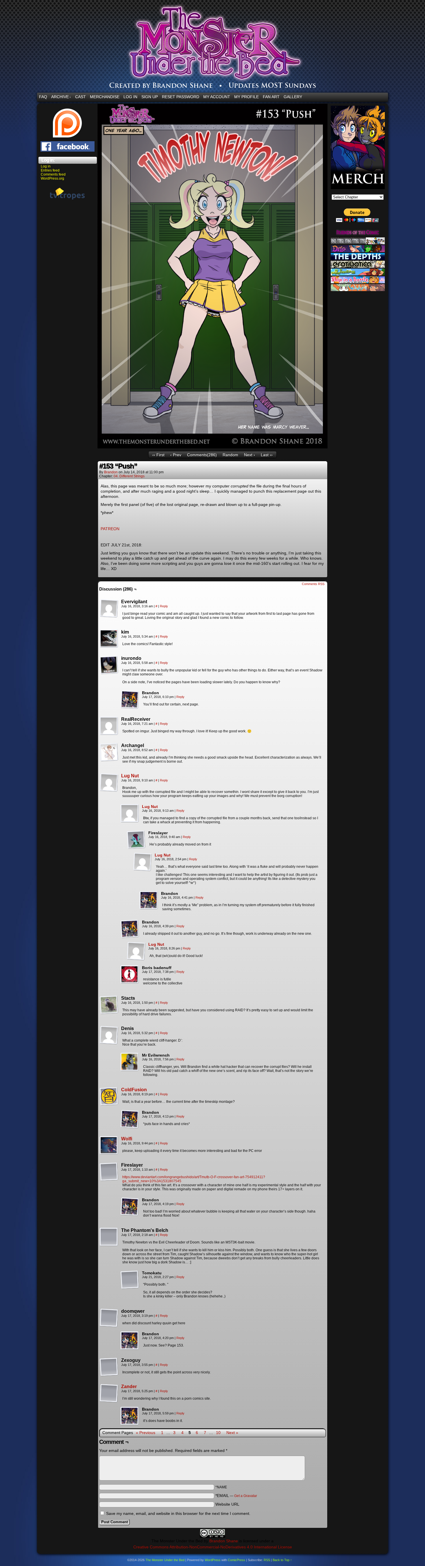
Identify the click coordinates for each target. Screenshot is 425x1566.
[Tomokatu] (130, 1280)
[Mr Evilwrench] (130, 1062)
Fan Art (271, 96)
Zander (129, 1386)
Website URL (227, 1504)
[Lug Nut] (109, 790)
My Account (216, 96)
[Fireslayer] (136, 840)
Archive (61, 96)
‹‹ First (158, 455)
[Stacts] (109, 1005)
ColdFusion (134, 1089)
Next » (232, 1432)
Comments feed (53, 174)
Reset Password (180, 96)
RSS (267, 1560)
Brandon (111, 472)
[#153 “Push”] (212, 447)
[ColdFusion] (109, 1104)
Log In (130, 96)
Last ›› (267, 455)
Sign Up (149, 96)
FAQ (43, 96)
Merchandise (104, 96)
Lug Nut (130, 775)
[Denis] (109, 1035)
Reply (164, 606)
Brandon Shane (223, 1541)
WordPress (213, 1560)
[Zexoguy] (109, 1367)
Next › (249, 455)
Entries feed (50, 170)
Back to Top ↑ (282, 1560)
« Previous (145, 1432)
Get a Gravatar (245, 1496)
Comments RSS (313, 584)
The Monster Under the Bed (164, 1560)
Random (230, 455)
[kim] (109, 639)
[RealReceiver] (109, 726)
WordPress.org (52, 178)
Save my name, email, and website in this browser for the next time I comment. (178, 1513)
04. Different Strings (129, 476)
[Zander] (109, 1401)
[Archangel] (109, 752)
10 (218, 1432)
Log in (46, 166)
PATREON (110, 528)
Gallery (293, 96)
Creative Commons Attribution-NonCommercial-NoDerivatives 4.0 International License (212, 1547)
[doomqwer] (109, 1318)
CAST (80, 96)
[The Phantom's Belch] (109, 1237)
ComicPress (236, 1560)
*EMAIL (236, 1495)
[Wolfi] (109, 1153)
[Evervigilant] (109, 608)
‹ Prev (175, 455)
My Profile (246, 96)
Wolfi (126, 1138)
